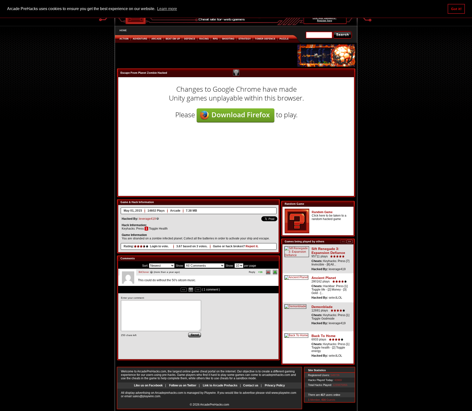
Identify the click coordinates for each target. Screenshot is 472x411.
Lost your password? (325, 18)
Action (124, 39)
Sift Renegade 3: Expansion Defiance (328, 251)
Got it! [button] (456, 9)
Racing (204, 39)
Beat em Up (173, 39)
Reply (252, 272)
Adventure (140, 39)
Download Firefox (240, 114)
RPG (215, 39)
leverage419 (147, 218)
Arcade (156, 39)
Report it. (252, 246)
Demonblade (322, 307)
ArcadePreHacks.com (214, 404)
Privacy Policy (275, 385)
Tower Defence (265, 39)
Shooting (228, 39)
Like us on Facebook (148, 385)
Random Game (322, 212)
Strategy (244, 39)
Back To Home (323, 336)
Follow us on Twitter (182, 385)
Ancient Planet (323, 278)
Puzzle (284, 39)
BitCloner (144, 272)
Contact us (250, 385)
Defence (189, 39)
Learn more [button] (167, 9)
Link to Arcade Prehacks (220, 385)
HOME (123, 30)
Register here (324, 20)
